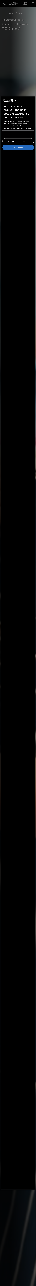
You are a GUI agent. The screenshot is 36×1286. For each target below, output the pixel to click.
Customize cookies (18, 135)
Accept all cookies (18, 147)
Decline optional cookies (18, 141)
